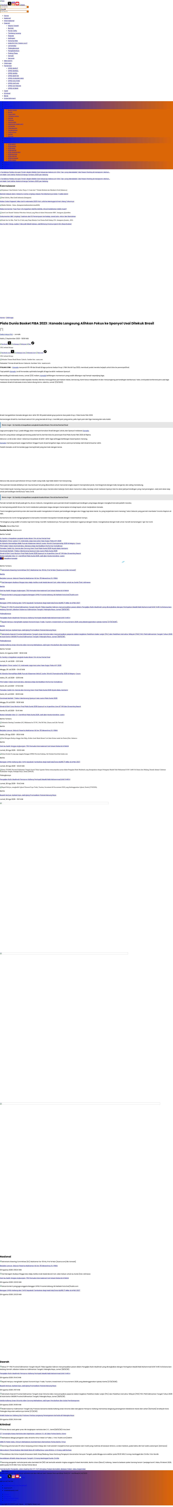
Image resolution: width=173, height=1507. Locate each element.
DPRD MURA (12, 73)
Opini (6, 91)
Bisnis (6, 96)
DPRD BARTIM (13, 76)
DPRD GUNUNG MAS (16, 78)
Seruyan (11, 58)
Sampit (11, 56)
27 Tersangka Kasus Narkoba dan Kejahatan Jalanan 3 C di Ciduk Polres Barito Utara (33, 1433)
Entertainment (10, 98)
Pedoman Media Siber (11, 1498)
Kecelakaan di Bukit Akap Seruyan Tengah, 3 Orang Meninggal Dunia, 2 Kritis (29, 1458)
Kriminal (7, 93)
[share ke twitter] (9, 344)
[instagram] (13, 5)
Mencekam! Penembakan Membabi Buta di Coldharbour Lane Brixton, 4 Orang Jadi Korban (35, 1450)
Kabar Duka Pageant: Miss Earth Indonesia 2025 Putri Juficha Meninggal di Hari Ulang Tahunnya (37, 201)
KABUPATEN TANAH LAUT (17, 43)
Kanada (15, 367)
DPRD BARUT (13, 68)
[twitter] (9, 5)
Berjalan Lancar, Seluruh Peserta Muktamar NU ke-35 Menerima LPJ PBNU (29, 730)
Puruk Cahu (12, 31)
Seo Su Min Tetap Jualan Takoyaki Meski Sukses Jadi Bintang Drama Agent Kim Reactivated (35, 224)
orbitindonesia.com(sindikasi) (15, 1485)
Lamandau (12, 46)
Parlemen (8, 66)
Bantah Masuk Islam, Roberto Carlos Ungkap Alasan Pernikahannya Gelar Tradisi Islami (34, 194)
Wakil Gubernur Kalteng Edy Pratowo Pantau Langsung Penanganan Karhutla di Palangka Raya (37, 1415)
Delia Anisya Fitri (6, 334)
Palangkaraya (13, 48)
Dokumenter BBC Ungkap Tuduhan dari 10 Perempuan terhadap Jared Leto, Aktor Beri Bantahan (38, 216)
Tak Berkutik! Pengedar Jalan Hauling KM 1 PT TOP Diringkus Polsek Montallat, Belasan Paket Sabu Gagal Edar (43, 1469)
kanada (14, 558)
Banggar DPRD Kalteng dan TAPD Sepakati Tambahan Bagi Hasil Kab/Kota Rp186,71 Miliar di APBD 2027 (40, 762)
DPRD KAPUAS (13, 83)
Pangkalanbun (13, 51)
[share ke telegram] (23, 344)
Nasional (7, 18)
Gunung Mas (13, 41)
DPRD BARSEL (13, 71)
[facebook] (3, 5)
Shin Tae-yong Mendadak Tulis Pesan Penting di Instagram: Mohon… (54, 172)
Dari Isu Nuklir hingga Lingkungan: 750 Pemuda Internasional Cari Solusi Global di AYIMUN (34, 746)
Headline (7, 558)
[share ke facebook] (4, 344)
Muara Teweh (13, 26)
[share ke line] (29, 344)
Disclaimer (7, 1496)
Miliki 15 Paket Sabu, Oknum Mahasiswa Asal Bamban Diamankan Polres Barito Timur (33, 1442)
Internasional (9, 21)
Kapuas (11, 36)
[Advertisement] (8, 255)
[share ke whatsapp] (15, 344)
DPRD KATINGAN (14, 86)
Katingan (11, 38)
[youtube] (17, 5)
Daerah (7, 23)
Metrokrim (8, 61)
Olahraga (7, 63)
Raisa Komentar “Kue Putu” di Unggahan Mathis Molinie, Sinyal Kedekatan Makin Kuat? (33, 209)
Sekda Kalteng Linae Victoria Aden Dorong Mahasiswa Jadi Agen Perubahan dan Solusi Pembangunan (39, 1400)
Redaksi (6, 1494)
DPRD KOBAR (13, 88)
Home (6, 16)
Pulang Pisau (13, 53)
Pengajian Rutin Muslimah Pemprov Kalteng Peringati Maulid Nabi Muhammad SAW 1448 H (35, 779)
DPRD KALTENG (14, 81)
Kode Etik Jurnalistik (10, 1500)
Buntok (11, 28)
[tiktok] (22, 5)
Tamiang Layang (14, 33)
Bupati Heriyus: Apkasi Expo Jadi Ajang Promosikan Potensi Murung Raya (28, 795)
